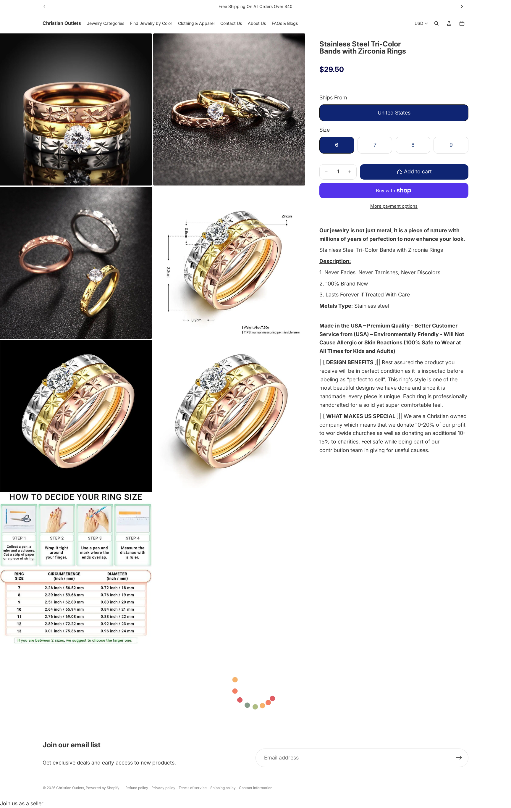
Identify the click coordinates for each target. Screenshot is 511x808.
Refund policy (136, 788)
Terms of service (193, 788)
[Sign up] (459, 758)
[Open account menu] (448, 23)
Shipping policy (223, 788)
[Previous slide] (44, 6)
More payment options (394, 206)
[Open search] (436, 23)
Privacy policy (163, 788)
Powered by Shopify (102, 788)
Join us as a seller (21, 803)
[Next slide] (461, 6)
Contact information (255, 788)
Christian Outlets (70, 788)
